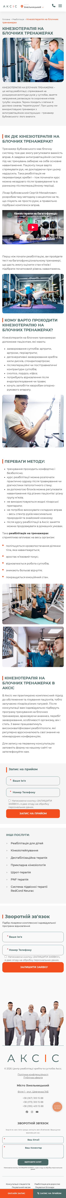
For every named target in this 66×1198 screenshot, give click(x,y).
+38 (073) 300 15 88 (33, 1102)
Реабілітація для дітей (27, 843)
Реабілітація (18, 19)
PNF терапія (19, 879)
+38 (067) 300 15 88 (33, 1098)
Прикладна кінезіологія (28, 865)
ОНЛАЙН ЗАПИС (16, 1193)
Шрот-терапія (21, 872)
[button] (60, 5)
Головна (6, 19)
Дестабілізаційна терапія (29, 857)
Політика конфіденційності (33, 1074)
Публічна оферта (33, 1077)
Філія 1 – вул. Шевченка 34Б (33, 1091)
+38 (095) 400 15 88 (33, 1106)
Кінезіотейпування (24, 850)
